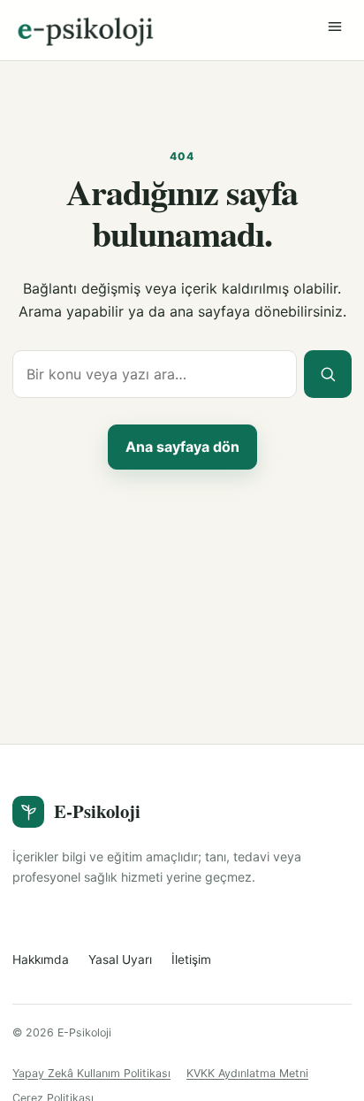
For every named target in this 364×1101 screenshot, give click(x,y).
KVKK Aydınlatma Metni (247, 1073)
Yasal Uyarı (120, 959)
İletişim (191, 959)
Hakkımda (40, 959)
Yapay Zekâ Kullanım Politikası (91, 1073)
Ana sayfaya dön (182, 446)
